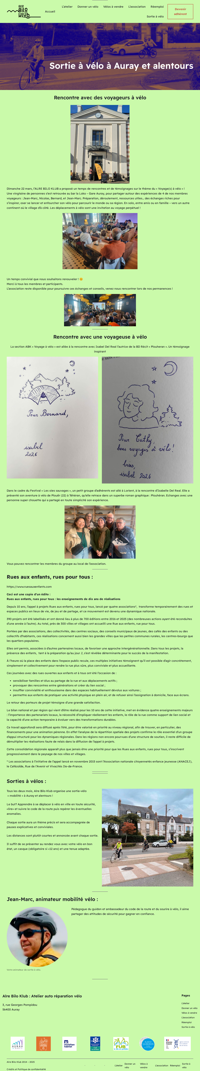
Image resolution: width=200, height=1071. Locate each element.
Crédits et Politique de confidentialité (26, 1069)
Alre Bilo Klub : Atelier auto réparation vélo (42, 996)
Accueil (50, 11)
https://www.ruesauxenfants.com (29, 587)
